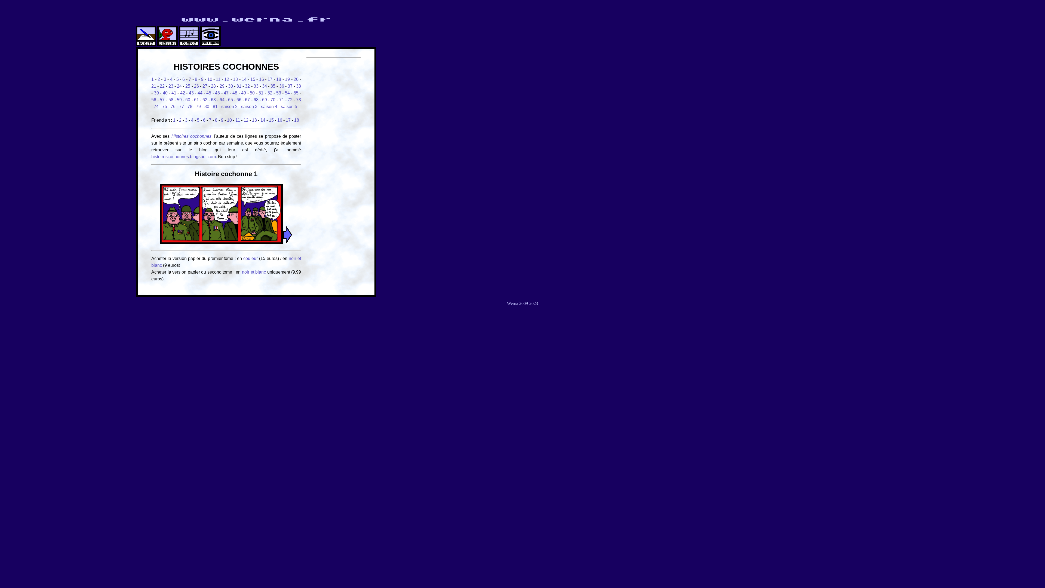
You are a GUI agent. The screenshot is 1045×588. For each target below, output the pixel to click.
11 (218, 79)
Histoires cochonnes (191, 136)
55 (296, 93)
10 (209, 79)
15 (252, 79)
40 (165, 93)
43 (191, 93)
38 (298, 86)
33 (256, 86)
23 (170, 86)
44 (200, 93)
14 (244, 79)
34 (264, 86)
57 (162, 99)
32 (247, 86)
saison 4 (269, 106)
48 (234, 93)
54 (287, 93)
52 (270, 93)
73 (298, 99)
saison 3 (249, 106)
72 (290, 99)
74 (156, 106)
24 (179, 86)
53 (278, 93)
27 (204, 86)
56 (153, 99)
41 (173, 93)
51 (261, 93)
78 (190, 106)
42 (182, 93)
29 (222, 86)
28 (213, 86)
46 (217, 93)
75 (164, 106)
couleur (251, 258)
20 (296, 79)
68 (256, 99)
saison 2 (229, 106)
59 (179, 99)
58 (170, 99)
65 (230, 99)
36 (281, 86)
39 (156, 93)
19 (287, 79)
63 (213, 99)
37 (290, 86)
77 (181, 106)
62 (204, 99)
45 (208, 93)
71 (281, 99)
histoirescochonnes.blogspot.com (183, 156)
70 (273, 99)
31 (238, 86)
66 (238, 99)
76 (173, 106)
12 (226, 79)
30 (230, 86)
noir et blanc (254, 272)
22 (162, 86)
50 (252, 93)
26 (196, 86)
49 (243, 93)
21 (153, 86)
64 (222, 99)
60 (187, 99)
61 (196, 99)
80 (206, 106)
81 (215, 106)
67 (247, 99)
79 (198, 106)
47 (226, 93)
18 (278, 79)
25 (187, 86)
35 (273, 86)
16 (261, 79)
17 (270, 79)
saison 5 (289, 106)
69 (264, 99)
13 (235, 79)
